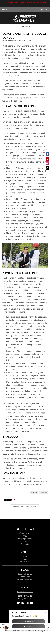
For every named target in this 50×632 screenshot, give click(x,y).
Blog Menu (24, 26)
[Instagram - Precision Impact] (27, 603)
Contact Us (25, 544)
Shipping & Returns (25, 538)
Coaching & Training (25, 574)
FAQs (25, 536)
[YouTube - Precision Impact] (31, 603)
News (25, 559)
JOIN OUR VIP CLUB (25, 592)
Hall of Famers (25, 577)
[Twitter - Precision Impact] (18, 603)
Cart (45, 10)
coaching (34, 492)
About (25, 556)
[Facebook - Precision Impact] (22, 603)
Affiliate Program (25, 533)
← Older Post (18, 506)
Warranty (25, 541)
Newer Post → (32, 506)
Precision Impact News (25, 579)
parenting (43, 492)
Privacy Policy (25, 562)
